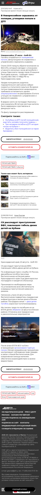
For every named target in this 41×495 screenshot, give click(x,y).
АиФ (2, 258)
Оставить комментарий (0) (20, 147)
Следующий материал (19, 489)
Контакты (24, 423)
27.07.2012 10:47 (6, 9)
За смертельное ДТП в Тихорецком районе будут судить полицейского (24, 197)
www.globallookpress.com (15, 51)
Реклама (6, 415)
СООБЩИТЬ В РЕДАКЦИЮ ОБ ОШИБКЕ (17, 429)
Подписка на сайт (10, 423)
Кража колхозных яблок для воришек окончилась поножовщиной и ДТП (22, 184)
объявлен (16, 310)
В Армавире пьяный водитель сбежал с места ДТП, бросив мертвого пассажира (23, 204)
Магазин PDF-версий (20, 415)
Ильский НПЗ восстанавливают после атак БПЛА (19, 329)
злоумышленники (9, 94)
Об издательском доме (12, 412)
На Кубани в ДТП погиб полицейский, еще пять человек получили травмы (21, 121)
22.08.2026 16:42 (7, 215)
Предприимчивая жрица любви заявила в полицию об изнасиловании (23, 177)
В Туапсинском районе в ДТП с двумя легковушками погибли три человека (22, 190)
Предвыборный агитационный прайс (19, 426)
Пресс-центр (30, 412)
